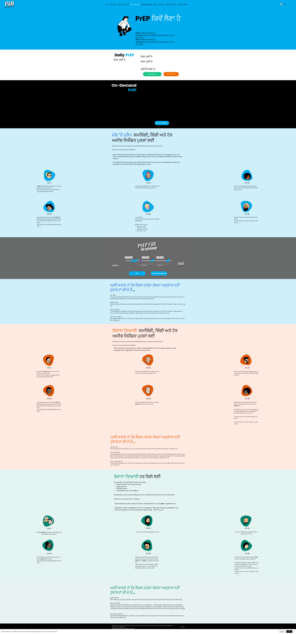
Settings (282, 631)
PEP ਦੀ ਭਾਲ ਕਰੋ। (165, 313)
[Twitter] (185, 627)
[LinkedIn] (182, 627)
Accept (289, 631)
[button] (123, 4)
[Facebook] (180, 627)
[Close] (294, 631)
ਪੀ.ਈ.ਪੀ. (167, 458)
